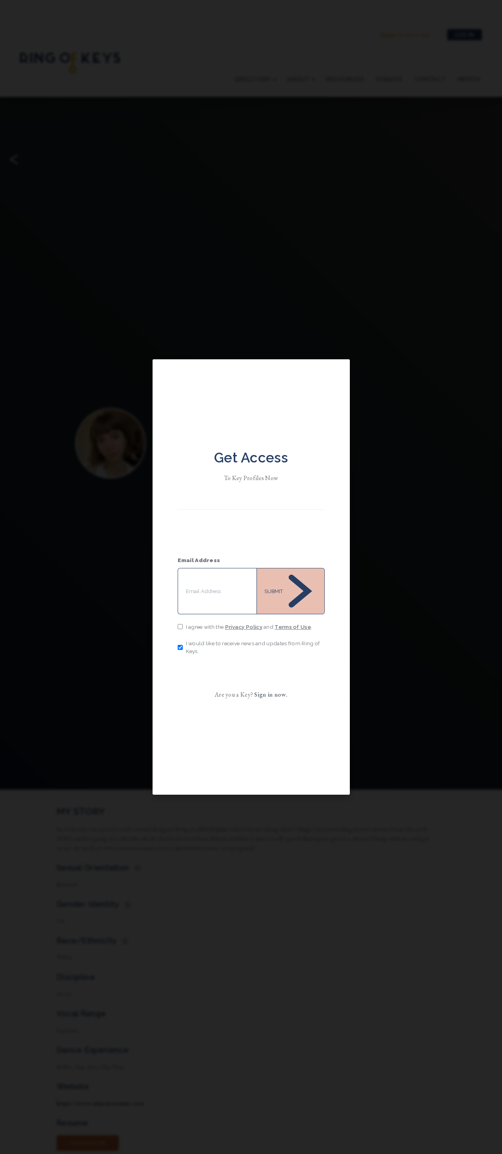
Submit (273, 591)
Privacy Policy (243, 627)
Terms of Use (293, 627)
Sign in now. (270, 694)
